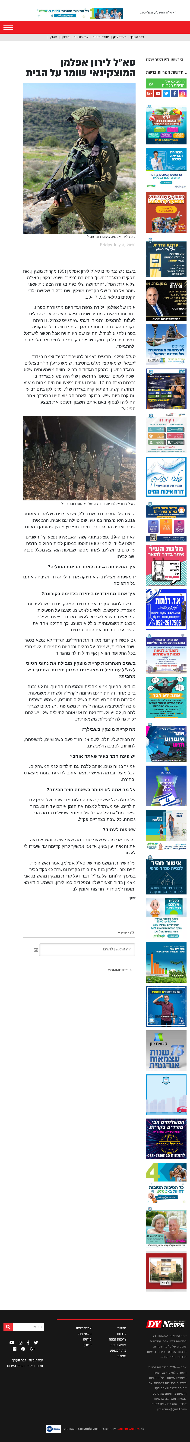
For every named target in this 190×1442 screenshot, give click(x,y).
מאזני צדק (119, 37)
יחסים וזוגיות (100, 37)
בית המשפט (118, 1350)
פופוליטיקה (118, 1345)
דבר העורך (137, 37)
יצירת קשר (35, 1360)
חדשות (121, 1328)
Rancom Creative (128, 1429)
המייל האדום (16, 1366)
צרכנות (121, 1334)
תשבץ (53, 37)
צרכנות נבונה (117, 1339)
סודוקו (65, 37)
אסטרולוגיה (81, 37)
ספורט (121, 1356)
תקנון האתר (35, 1366)
